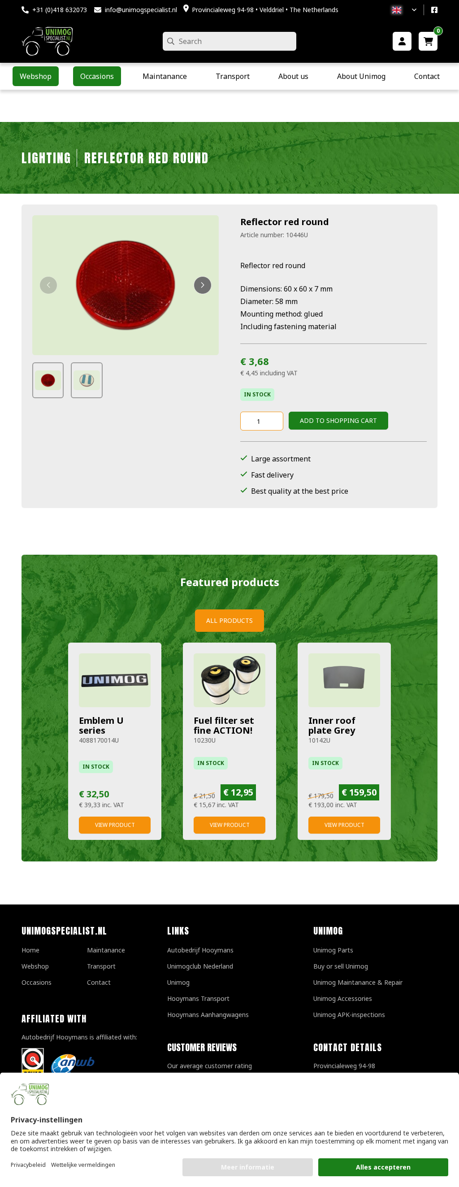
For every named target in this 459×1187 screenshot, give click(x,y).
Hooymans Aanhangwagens (208, 1014)
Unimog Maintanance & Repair (358, 982)
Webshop (35, 966)
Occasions (37, 982)
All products (229, 620)
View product (115, 825)
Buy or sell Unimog (340, 966)
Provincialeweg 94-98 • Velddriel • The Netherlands (265, 9)
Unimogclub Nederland (200, 966)
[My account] (402, 41)
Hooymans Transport (198, 998)
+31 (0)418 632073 (59, 9)
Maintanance (106, 950)
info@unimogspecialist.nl (141, 9)
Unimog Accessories (342, 998)
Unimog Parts (333, 950)
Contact (99, 982)
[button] (48, 285)
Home (30, 950)
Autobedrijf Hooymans (200, 950)
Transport (101, 966)
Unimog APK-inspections (349, 1014)
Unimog (178, 982)
